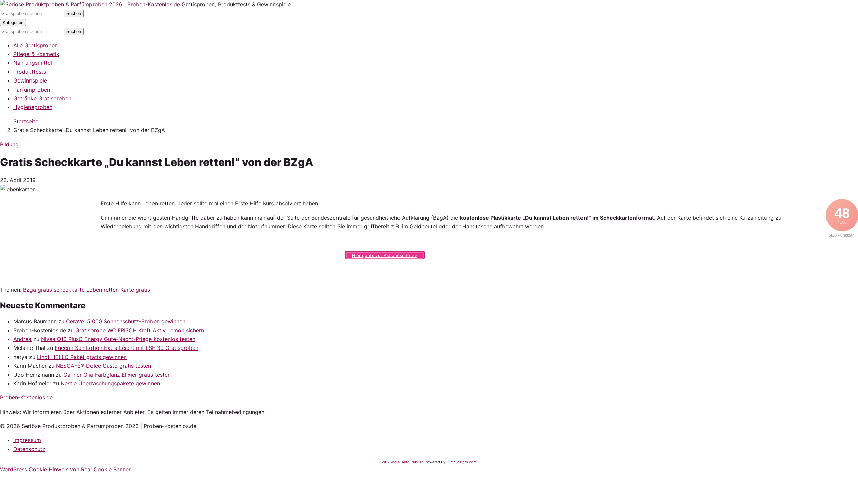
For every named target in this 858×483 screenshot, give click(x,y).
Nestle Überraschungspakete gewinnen (110, 383)
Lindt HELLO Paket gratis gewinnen (82, 357)
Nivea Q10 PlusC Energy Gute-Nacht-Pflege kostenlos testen (118, 339)
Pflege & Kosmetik (36, 54)
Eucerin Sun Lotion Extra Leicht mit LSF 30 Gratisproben (126, 347)
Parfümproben (31, 89)
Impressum (27, 440)
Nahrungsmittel (32, 62)
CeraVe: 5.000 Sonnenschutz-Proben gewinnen (125, 321)
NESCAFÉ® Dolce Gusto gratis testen (103, 365)
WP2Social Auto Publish (403, 462)
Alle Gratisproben (35, 45)
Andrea (22, 339)
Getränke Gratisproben (42, 98)
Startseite (25, 121)
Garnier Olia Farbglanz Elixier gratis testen (117, 374)
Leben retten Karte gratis (118, 289)
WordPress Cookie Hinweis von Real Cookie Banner (65, 469)
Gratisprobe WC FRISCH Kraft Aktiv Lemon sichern (139, 330)
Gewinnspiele (30, 80)
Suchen (73, 13)
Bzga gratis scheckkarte (54, 289)
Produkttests (29, 71)
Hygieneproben (32, 107)
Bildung (9, 144)
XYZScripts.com (462, 462)
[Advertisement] (50, 241)
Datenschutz (29, 449)
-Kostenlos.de (26, 397)
